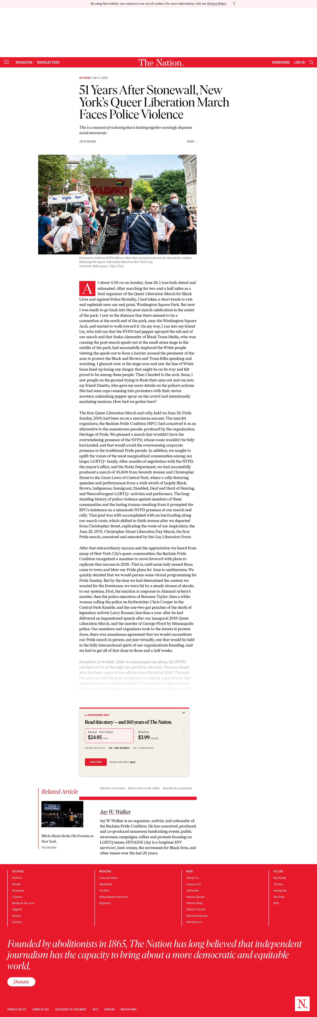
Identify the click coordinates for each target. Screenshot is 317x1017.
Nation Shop (194, 903)
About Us (192, 878)
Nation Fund (128, 1009)
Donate (21, 982)
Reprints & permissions (177, 788)
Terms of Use (40, 1009)
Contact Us (193, 884)
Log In (299, 62)
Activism (84, 78)
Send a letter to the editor (144, 788)
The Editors (48, 847)
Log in (132, 762)
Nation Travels (195, 909)
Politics (17, 878)
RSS (276, 903)
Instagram (280, 890)
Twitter (278, 884)
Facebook (279, 878)
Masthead (105, 884)
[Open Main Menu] (6, 62)
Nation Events (195, 897)
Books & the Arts (23, 903)
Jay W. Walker (87, 141)
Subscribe (281, 62)
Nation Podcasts (197, 915)
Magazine (24, 62)
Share (190, 141)
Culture (17, 897)
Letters (17, 922)
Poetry (16, 915)
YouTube (279, 897)
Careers (109, 1009)
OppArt (17, 909)
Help (95, 1009)
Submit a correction (112, 788)
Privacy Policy (216, 3)
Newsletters (48, 62)
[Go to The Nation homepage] (161, 62)
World (16, 884)
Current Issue (108, 878)
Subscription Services (113, 897)
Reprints (105, 903)
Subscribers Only (99, 715)
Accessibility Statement (71, 1009)
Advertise (192, 890)
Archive (104, 890)
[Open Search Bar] (311, 62)
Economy (18, 890)
